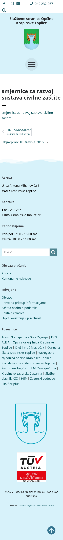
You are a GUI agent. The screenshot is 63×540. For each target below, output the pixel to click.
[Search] (53, 252)
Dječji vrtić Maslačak (29, 347)
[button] (41, 3)
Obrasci (7, 297)
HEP (24, 378)
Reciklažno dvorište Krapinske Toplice (28, 363)
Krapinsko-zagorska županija (22, 373)
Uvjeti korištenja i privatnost (21, 318)
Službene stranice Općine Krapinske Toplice (31, 20)
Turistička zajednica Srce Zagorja (25, 337)
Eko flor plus (10, 384)
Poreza (6, 273)
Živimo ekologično (15, 368)
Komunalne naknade (16, 278)
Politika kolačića (13, 313)
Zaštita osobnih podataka (19, 308)
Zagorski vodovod (42, 378)
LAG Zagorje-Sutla (43, 368)
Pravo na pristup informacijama (24, 303)
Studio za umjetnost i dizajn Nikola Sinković (36, 505)
